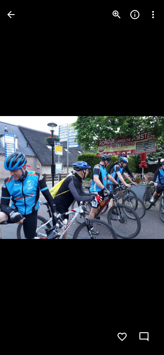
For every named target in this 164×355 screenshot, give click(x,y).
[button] (25, 177)
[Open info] (135, 14)
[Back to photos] (11, 14)
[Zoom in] (117, 14)
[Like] (122, 336)
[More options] (153, 14)
